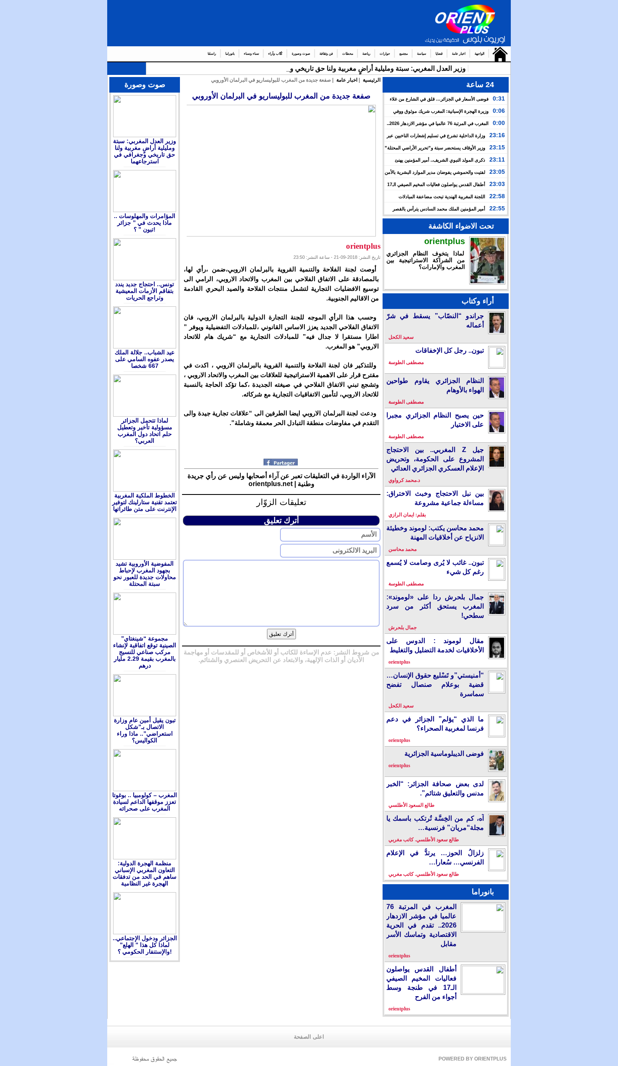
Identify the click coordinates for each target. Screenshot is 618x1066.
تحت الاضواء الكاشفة (461, 226)
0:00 (499, 123)
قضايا (439, 54)
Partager (281, 462)
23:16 (497, 135)
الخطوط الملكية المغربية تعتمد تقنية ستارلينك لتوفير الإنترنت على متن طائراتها (144, 502)
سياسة (421, 54)
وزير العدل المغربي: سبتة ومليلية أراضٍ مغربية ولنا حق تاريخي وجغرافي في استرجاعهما (144, 151)
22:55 (497, 208)
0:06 (499, 110)
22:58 (497, 196)
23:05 (497, 171)
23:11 (497, 159)
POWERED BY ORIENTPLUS (472, 1059)
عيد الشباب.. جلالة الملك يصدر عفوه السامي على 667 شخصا (144, 359)
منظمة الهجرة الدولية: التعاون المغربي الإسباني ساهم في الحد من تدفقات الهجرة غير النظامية (145, 873)
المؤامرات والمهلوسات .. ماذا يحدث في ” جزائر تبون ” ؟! (144, 223)
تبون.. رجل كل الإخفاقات (449, 350)
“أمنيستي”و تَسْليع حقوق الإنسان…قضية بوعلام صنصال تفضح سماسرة (435, 684)
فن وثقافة (326, 54)
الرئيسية (498, 53)
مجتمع (403, 54)
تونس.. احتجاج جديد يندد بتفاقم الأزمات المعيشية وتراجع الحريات (144, 291)
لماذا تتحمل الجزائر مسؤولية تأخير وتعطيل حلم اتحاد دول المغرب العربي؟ (144, 430)
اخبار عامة (458, 54)
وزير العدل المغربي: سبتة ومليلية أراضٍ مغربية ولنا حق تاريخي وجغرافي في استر (352, 68)
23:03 (497, 184)
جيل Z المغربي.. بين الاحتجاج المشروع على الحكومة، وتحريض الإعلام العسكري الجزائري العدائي (435, 459)
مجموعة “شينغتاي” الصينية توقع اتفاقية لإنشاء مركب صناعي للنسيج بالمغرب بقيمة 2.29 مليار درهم (144, 652)
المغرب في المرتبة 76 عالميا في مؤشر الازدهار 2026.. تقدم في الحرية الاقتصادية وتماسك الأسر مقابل (421, 925)
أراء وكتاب (478, 301)
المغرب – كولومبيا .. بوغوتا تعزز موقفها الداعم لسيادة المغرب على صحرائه (144, 802)
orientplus (444, 241)
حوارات (385, 54)
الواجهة (479, 54)
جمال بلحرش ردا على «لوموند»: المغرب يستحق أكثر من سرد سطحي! (435, 606)
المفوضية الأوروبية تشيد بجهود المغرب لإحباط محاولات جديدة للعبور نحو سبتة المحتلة (145, 573)
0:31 (499, 98)
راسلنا (212, 54)
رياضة (366, 54)
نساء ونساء (251, 54)
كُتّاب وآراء (275, 54)
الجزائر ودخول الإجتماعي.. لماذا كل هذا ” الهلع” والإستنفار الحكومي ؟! (145, 945)
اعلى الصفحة (309, 1037)
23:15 (497, 147)
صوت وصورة (301, 54)
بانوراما (230, 54)
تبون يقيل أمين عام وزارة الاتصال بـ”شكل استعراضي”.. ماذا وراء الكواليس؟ (145, 730)
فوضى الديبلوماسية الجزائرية (444, 753)
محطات (347, 54)
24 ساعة (480, 84)
